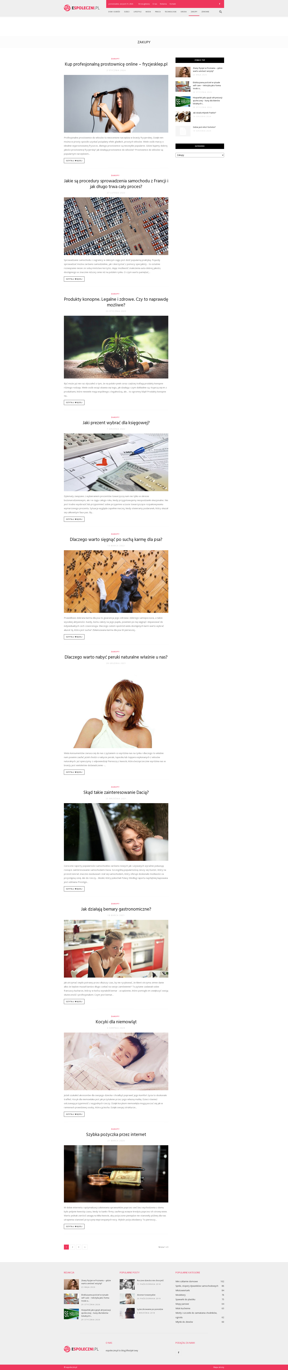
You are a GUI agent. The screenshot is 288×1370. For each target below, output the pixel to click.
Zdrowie (205, 11)
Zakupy (194, 11)
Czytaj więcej (74, 161)
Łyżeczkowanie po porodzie (150, 1309)
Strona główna (144, 4)
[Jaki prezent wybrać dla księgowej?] (116, 462)
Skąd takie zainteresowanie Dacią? (116, 792)
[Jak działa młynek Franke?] (183, 116)
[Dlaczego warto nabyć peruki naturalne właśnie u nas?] (116, 708)
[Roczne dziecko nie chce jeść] (127, 1284)
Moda (148, 11)
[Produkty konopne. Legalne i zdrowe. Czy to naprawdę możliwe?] (116, 347)
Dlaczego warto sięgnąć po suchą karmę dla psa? (116, 539)
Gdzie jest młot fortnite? (204, 127)
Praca (158, 11)
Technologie (170, 11)
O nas (155, 4)
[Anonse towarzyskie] (127, 1299)
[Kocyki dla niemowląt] (116, 1061)
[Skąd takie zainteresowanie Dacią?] (116, 832)
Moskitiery (181, 1294)
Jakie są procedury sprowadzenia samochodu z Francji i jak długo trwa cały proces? (116, 184)
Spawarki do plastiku (185, 1299)
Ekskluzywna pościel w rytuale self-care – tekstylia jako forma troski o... (207, 85)
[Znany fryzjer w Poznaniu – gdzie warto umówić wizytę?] (183, 72)
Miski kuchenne (183, 1308)
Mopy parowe (182, 1303)
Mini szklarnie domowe (187, 1281)
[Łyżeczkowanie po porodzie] (127, 1313)
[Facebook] (219, 4)
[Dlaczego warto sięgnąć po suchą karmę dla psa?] (116, 581)
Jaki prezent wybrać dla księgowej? (116, 423)
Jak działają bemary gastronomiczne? (116, 909)
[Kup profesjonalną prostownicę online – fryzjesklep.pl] (116, 104)
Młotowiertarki (183, 1290)
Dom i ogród (114, 11)
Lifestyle (137, 11)
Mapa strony (218, 1367)
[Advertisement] (144, 26)
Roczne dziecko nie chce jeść (150, 1280)
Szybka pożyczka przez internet (116, 1134)
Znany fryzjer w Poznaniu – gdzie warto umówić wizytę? (207, 70)
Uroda (184, 11)
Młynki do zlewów (184, 1321)
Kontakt (173, 4)
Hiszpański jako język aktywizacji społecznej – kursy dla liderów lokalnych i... (207, 100)
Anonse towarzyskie (146, 1295)
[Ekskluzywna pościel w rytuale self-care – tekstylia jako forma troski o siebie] (183, 86)
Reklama (163, 4)
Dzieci (126, 11)
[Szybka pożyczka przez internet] (116, 1173)
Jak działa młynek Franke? (204, 113)
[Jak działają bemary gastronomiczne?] (116, 949)
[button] (220, 12)
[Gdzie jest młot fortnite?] (183, 131)
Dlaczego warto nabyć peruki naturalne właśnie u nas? (116, 657)
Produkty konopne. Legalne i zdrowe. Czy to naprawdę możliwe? (116, 302)
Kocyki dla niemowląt (116, 1022)
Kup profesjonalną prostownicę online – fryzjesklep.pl (116, 64)
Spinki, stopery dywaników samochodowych (197, 1285)
